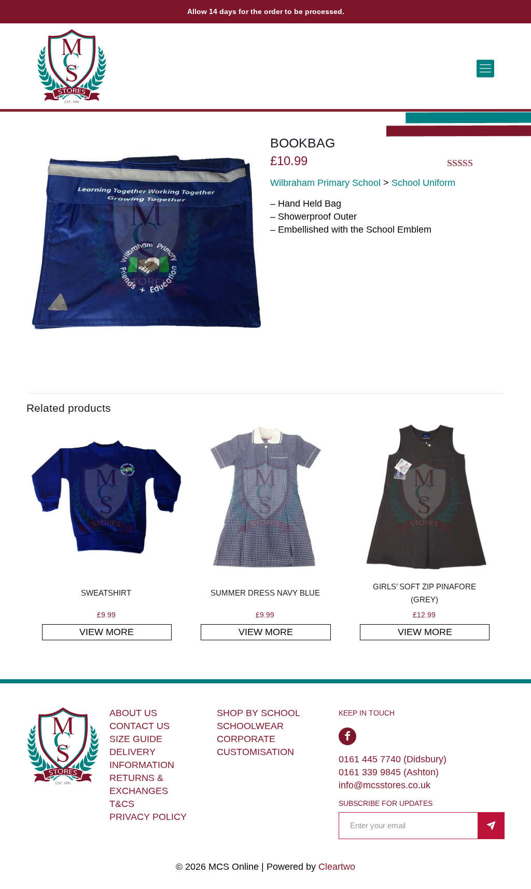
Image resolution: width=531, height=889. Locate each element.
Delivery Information (141, 758)
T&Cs (121, 804)
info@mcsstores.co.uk (384, 785)
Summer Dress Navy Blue (265, 592)
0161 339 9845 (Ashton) (389, 772)
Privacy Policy (148, 817)
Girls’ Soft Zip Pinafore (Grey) (424, 593)
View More (106, 632)
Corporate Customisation (255, 745)
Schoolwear (250, 726)
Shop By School (258, 713)
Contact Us (139, 726)
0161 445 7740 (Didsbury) (392, 759)
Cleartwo (336, 866)
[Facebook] (347, 736)
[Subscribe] (491, 825)
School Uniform (423, 183)
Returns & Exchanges (138, 784)
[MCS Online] (71, 68)
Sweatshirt (106, 592)
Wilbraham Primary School (325, 183)
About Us (133, 713)
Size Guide (135, 739)
